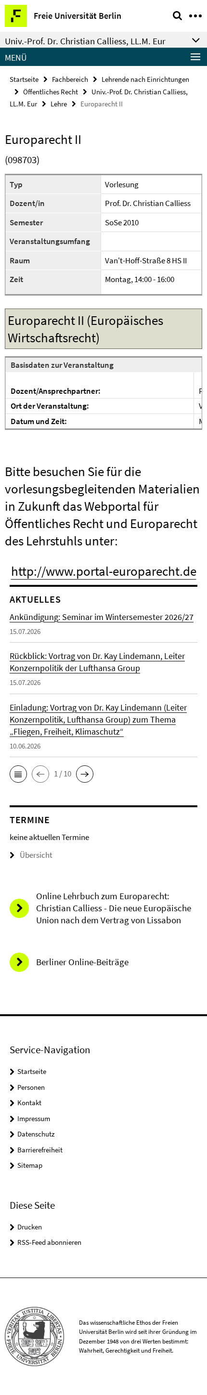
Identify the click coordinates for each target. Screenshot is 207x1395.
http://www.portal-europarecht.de (103, 571)
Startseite (24, 79)
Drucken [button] (29, 1226)
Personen (31, 1087)
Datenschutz (35, 1133)
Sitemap (29, 1165)
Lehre (59, 103)
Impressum (33, 1118)
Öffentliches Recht (50, 91)
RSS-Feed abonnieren (49, 1242)
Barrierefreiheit (40, 1149)
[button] (18, 774)
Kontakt (29, 1102)
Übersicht (36, 855)
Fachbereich (70, 79)
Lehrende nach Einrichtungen (145, 79)
